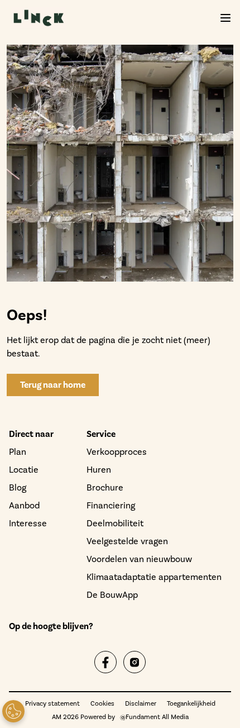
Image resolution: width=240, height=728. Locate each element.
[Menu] (225, 18)
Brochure (105, 487)
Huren (99, 469)
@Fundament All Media (154, 717)
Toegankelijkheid (191, 703)
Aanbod (24, 505)
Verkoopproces (117, 451)
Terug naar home (52, 385)
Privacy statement (52, 703)
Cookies (102, 703)
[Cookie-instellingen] (13, 711)
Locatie (24, 469)
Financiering (111, 505)
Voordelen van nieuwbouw (139, 559)
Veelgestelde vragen (127, 541)
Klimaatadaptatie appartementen (154, 577)
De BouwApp (112, 594)
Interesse (28, 523)
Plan (17, 451)
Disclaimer (140, 703)
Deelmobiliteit (115, 523)
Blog (17, 487)
